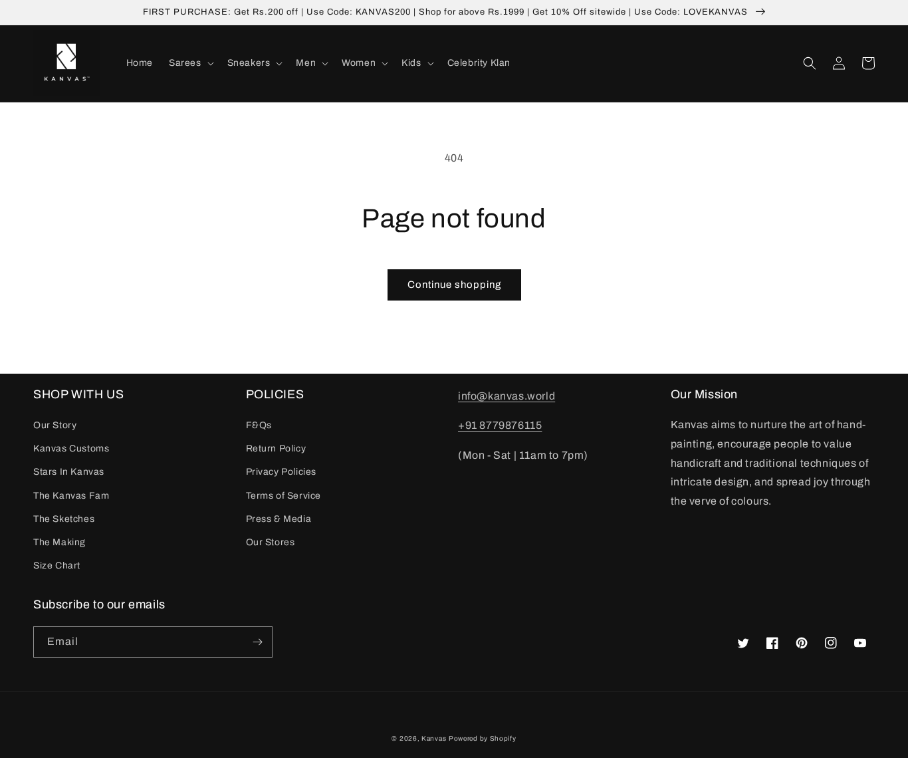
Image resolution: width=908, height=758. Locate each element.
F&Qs (259, 425)
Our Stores (270, 542)
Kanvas (433, 738)
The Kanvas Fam (71, 496)
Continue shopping (454, 284)
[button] (190, 63)
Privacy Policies (281, 472)
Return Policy (276, 448)
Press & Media (279, 519)
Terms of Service (284, 496)
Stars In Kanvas (68, 472)
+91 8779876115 (500, 425)
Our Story (54, 425)
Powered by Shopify (482, 738)
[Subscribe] (257, 642)
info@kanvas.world (506, 396)
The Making (59, 542)
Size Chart (56, 565)
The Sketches (63, 519)
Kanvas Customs (71, 448)
